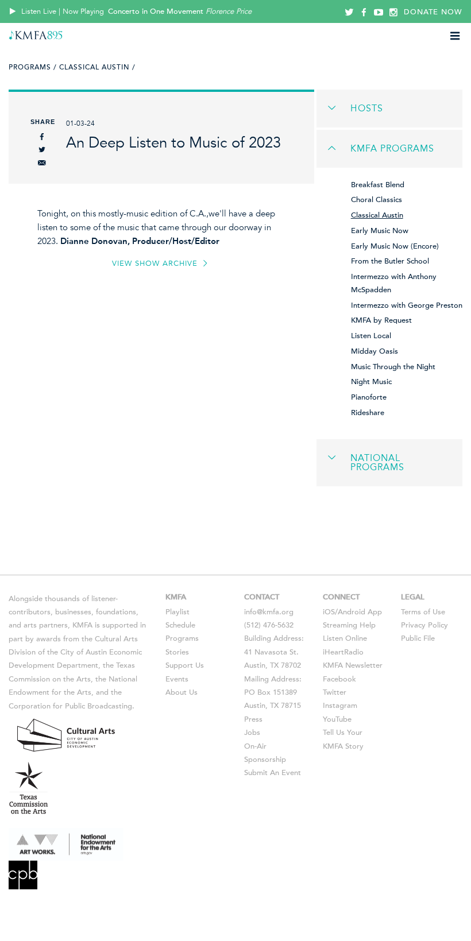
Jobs (252, 732)
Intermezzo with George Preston (406, 305)
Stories (177, 652)
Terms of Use (423, 612)
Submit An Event (272, 772)
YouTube (337, 719)
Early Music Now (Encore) (395, 246)
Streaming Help (349, 625)
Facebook (339, 679)
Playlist (177, 612)
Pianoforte (369, 397)
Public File (418, 638)
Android (351, 612)
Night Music (371, 381)
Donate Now (433, 12)
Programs (182, 638)
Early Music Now (379, 230)
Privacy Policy (424, 625)
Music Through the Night (393, 366)
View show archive (156, 263)
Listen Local (371, 335)
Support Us (184, 665)
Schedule (180, 625)
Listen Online (345, 638)
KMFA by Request (381, 320)
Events (176, 679)
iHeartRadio (343, 652)
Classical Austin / (97, 67)
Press (253, 719)
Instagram (340, 705)
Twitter (334, 692)
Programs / (33, 67)
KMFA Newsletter (353, 665)
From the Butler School (390, 261)
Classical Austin (377, 215)
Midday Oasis (374, 351)
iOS (329, 612)
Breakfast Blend (377, 184)
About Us (181, 692)
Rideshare (367, 412)
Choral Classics (376, 199)
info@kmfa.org (269, 612)
